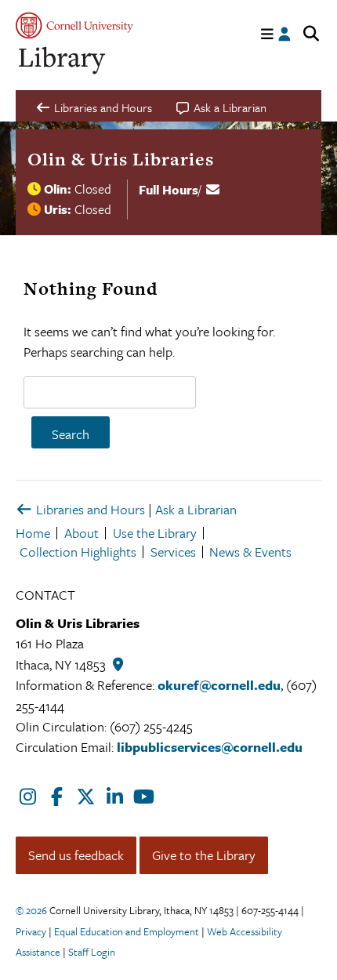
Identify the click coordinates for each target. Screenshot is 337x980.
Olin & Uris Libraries (120, 159)
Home (33, 533)
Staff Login (91, 952)
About (81, 533)
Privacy (31, 931)
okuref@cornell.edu (219, 685)
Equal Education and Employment (126, 931)
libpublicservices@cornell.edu (210, 747)
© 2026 (31, 910)
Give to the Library (203, 855)
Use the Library (155, 533)
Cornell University (74, 25)
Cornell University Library (63, 60)
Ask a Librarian (196, 509)
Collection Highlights (78, 551)
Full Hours (168, 189)
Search (70, 434)
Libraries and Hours (89, 509)
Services (173, 551)
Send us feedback (76, 855)
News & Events (250, 551)
